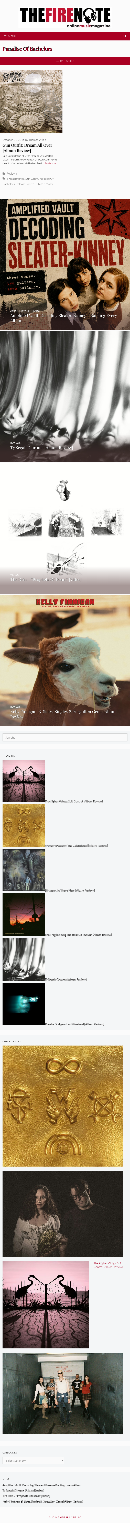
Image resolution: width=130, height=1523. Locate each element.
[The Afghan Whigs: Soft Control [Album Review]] (46, 1346)
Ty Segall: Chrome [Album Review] (23, 1490)
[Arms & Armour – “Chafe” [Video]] (63, 1255)
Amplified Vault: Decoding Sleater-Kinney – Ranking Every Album (42, 1485)
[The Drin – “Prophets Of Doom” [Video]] (65, 591)
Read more (50, 163)
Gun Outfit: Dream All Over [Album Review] (27, 147)
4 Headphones (15, 178)
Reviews (11, 173)
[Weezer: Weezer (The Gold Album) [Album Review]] (63, 1164)
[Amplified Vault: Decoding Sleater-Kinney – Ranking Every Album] (65, 327)
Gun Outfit (31, 178)
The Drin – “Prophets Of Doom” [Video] (26, 1496)
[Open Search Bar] (125, 36)
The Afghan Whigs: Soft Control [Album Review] (108, 1265)
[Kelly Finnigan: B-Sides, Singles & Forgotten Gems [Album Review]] (65, 723)
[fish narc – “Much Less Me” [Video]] (63, 1432)
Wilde (50, 184)
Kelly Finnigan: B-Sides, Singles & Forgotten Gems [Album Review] (43, 1501)
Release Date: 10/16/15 (30, 184)
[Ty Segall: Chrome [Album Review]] (65, 459)
